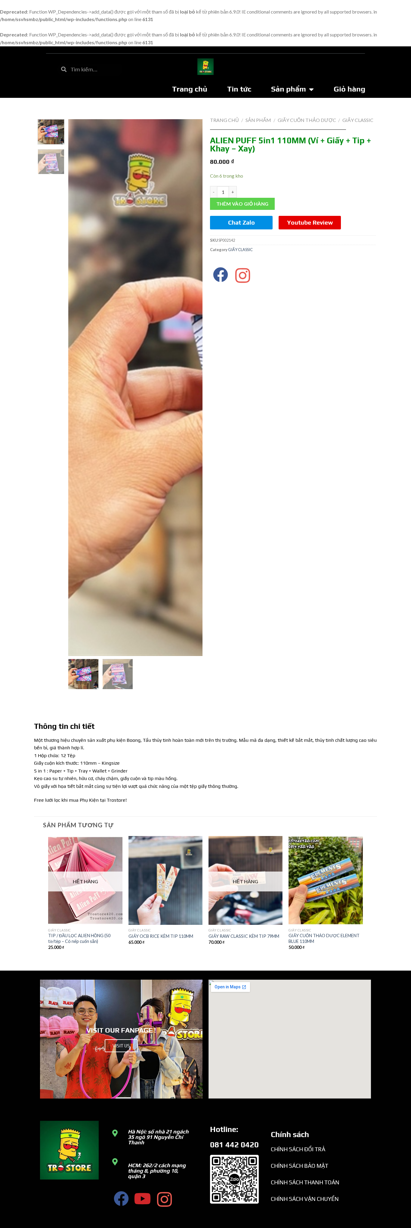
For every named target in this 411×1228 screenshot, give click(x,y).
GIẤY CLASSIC (357, 120)
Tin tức (239, 89)
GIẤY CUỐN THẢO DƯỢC (307, 120)
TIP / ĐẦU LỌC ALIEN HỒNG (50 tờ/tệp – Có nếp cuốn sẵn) (79, 938)
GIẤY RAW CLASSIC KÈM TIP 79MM (244, 936)
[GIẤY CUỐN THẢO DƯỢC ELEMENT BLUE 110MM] (326, 880)
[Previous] (86, 387)
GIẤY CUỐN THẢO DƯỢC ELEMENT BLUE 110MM (324, 938)
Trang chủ (189, 89)
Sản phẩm (288, 89)
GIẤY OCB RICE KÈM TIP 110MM (160, 936)
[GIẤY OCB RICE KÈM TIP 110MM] (165, 880)
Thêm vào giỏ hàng (242, 204)
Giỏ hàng (349, 89)
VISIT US (121, 1045)
